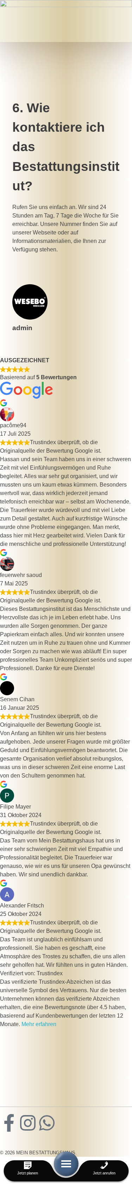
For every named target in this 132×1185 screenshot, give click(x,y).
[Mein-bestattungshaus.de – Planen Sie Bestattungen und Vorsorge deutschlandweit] (61, 1051)
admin (22, 328)
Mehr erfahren (38, 1024)
